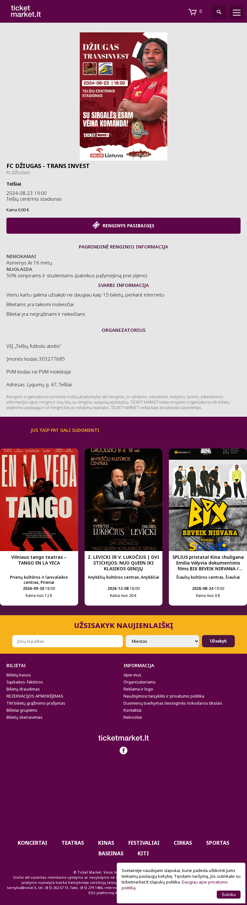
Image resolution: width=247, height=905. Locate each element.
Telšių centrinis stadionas (34, 199)
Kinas (106, 842)
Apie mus (133, 675)
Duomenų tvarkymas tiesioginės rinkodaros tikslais (173, 703)
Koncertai (32, 842)
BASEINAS (111, 853)
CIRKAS (183, 842)
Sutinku (229, 894)
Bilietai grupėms (21, 710)
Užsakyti (218, 641)
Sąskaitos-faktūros (24, 682)
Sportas (217, 842)
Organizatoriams (140, 682)
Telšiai (13, 183)
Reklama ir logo (138, 689)
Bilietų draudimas (23, 689)
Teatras (72, 842)
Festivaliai (144, 842)
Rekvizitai (133, 717)
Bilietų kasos (18, 675)
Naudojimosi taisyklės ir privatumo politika (164, 696)
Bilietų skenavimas (24, 717)
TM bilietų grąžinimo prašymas (35, 703)
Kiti (143, 853)
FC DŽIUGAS (18, 172)
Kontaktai (133, 710)
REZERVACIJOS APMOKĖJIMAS (34, 696)
